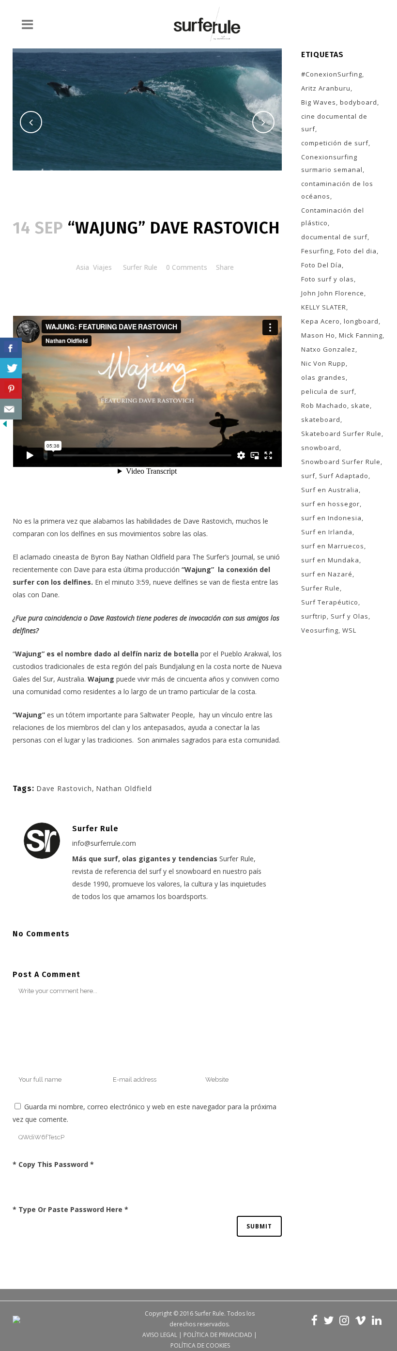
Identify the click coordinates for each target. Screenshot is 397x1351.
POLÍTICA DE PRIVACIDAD (217, 1335)
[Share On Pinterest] (11, 388)
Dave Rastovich (207, 521)
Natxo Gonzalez (328, 349)
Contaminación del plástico (332, 216)
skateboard (320, 419)
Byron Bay (107, 556)
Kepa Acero (320, 321)
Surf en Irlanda (326, 532)
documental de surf (334, 237)
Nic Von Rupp (323, 363)
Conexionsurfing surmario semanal (332, 163)
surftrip (314, 616)
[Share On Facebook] (11, 348)
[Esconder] (5, 426)
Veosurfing (319, 630)
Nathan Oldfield (149, 556)
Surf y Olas (349, 616)
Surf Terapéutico (329, 602)
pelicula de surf (327, 391)
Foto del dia (357, 251)
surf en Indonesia (331, 517)
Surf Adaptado (343, 475)
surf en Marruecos (332, 546)
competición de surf (334, 143)
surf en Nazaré (326, 574)
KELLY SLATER (323, 307)
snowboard (320, 447)
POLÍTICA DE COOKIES (200, 1345)
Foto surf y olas (327, 279)
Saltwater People (166, 714)
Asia (82, 267)
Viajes (102, 267)
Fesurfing (317, 251)
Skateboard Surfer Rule (341, 433)
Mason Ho (318, 335)
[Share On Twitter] (11, 368)
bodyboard (358, 102)
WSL (349, 630)
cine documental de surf (334, 122)
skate (360, 405)
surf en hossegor (330, 503)
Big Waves (318, 102)
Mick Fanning (360, 335)
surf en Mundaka (330, 560)
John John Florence (332, 293)
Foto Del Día (321, 265)
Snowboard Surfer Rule (341, 461)
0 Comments (186, 267)
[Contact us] (11, 409)
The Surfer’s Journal (222, 556)
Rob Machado (324, 405)
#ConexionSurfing (331, 74)
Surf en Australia (330, 489)
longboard (361, 321)
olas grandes (323, 377)
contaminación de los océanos (337, 190)
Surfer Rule (140, 267)
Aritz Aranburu (326, 88)
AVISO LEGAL (159, 1335)
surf (308, 475)
